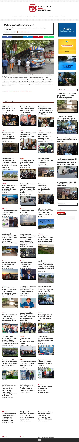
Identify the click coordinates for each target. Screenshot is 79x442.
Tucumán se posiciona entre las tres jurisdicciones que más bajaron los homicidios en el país (45, 136)
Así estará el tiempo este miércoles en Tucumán (9, 264)
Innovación (43, 16)
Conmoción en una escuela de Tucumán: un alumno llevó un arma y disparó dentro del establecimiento (9, 291)
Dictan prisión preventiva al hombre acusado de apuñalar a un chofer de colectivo (45, 238)
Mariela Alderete (24, 32)
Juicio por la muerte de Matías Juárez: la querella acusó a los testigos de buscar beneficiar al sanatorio (28, 290)
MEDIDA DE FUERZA (14, 91)
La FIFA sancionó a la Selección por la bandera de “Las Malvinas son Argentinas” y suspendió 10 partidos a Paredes (9, 390)
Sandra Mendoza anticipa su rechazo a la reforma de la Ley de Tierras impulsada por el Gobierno (45, 110)
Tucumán (50, 16)
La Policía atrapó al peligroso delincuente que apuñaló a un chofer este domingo (28, 387)
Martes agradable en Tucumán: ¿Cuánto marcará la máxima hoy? (45, 317)
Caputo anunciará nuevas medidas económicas (26, 264)
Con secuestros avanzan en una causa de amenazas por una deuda (45, 339)
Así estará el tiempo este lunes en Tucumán (45, 388)
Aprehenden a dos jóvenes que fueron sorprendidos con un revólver (45, 362)
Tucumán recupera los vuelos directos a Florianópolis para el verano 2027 (10, 188)
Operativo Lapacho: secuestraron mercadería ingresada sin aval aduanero (46, 288)
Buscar (64, 16)
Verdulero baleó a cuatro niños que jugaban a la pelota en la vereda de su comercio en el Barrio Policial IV (9, 163)
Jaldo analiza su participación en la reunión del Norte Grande (8, 109)
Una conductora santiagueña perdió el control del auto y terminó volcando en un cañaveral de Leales (10, 340)
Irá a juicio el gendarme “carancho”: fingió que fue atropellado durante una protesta (27, 415)
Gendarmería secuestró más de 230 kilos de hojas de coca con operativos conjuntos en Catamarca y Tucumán (10, 238)
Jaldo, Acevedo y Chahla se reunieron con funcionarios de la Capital (27, 340)
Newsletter (62, 204)
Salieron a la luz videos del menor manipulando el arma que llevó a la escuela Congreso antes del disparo (28, 188)
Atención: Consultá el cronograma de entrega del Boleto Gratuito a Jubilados (9, 317)
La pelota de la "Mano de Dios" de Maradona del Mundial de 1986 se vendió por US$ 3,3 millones (9, 363)
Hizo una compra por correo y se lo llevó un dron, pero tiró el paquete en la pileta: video (45, 212)
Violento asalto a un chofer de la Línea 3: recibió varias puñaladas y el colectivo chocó (9, 417)
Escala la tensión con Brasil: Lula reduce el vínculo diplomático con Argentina (27, 109)
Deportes (35, 16)
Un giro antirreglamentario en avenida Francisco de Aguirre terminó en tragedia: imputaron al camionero (46, 265)
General (15, 16)
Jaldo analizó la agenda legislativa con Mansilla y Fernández (28, 134)
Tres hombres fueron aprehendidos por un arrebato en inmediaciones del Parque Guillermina (45, 415)
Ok (39, 440)
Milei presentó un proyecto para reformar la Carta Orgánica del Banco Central (8, 136)
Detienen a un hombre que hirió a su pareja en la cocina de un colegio (28, 364)
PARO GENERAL (24, 91)
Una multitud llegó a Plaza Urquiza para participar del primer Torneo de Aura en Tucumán (27, 316)
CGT (7, 91)
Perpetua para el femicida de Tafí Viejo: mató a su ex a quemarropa (45, 161)
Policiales (28, 16)
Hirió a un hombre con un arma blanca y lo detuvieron (9, 212)
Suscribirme (61, 213)
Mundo (57, 16)
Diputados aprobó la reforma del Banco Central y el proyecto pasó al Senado (27, 163)
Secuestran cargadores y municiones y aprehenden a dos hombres (44, 187)
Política (21, 16)
